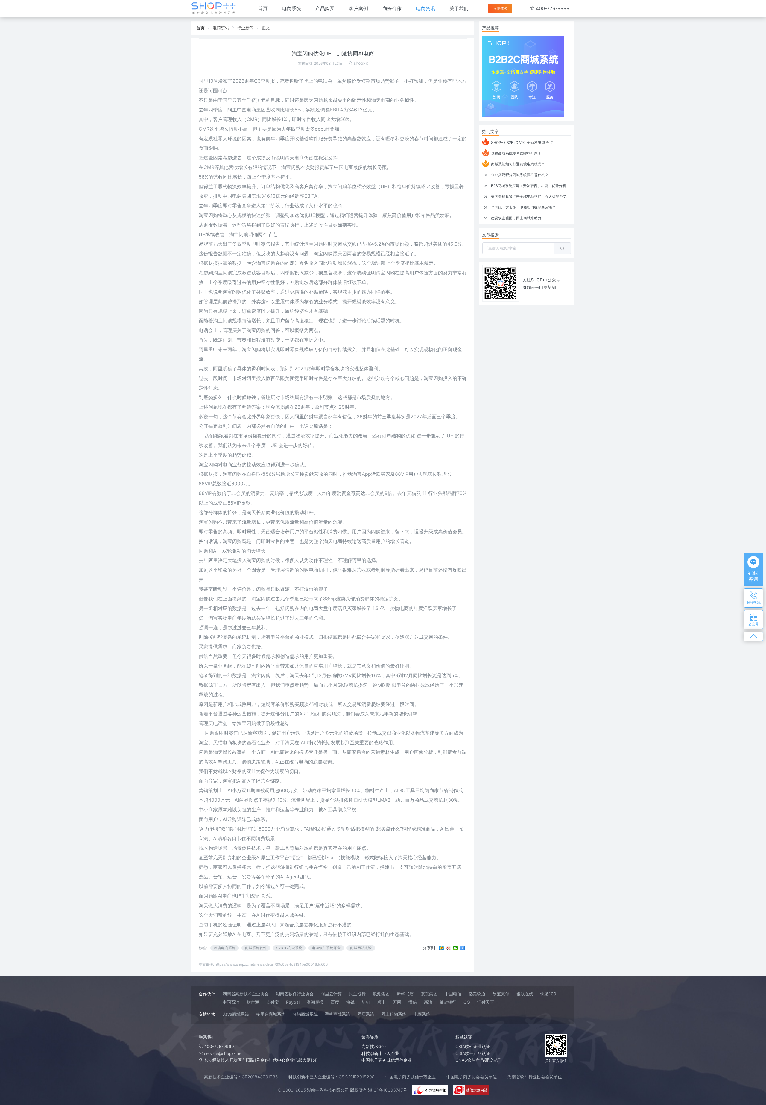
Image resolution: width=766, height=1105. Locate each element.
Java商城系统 (236, 1014)
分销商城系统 (305, 1014)
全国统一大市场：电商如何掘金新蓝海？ (520, 207)
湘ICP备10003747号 (387, 1089)
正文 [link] (266, 27)
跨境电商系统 (224, 948)
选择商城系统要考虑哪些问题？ (512, 153)
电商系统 (291, 8)
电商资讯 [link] (220, 27)
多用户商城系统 (270, 1014)
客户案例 (358, 8)
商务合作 (392, 8)
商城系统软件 (256, 948)
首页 (263, 8)
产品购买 (325, 8)
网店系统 (365, 1014)
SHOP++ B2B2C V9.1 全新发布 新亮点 (518, 142)
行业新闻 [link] (245, 27)
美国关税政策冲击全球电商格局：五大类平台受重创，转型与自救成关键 (527, 196)
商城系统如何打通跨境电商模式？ (514, 164)
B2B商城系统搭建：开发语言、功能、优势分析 (525, 185)
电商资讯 (425, 8)
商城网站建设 (361, 948)
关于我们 (459, 8)
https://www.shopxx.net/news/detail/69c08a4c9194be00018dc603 (271, 964)
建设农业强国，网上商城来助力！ (514, 218)
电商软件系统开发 (326, 948)
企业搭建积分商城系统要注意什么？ (516, 175)
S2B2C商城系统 (289, 948)
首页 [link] (200, 27)
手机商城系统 (337, 1014)
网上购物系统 (393, 1014)
